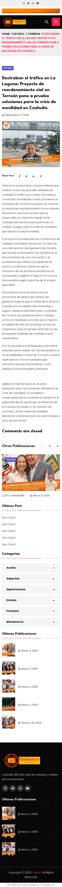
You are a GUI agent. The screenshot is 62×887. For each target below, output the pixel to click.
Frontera (12, 611)
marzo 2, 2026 (29, 686)
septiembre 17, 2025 (17, 115)
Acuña (11, 568)
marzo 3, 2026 (41, 495)
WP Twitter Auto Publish (17, 885)
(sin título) (9, 517)
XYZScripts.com (48, 885)
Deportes (12, 578)
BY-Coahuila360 (14, 495)
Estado (18, 34)
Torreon (34, 34)
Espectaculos (15, 589)
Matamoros (14, 622)
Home (6, 34)
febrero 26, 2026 (31, 722)
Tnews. (36, 872)
